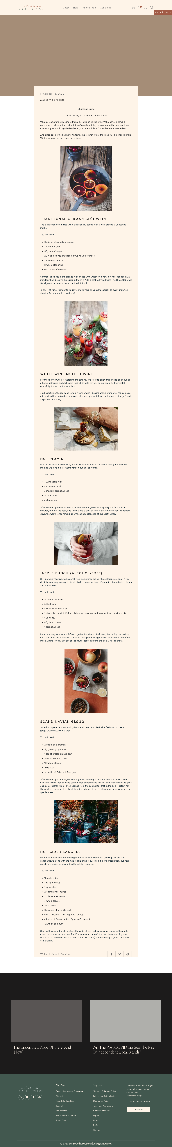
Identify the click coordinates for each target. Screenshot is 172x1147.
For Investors (61, 1110)
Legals (96, 1115)
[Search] (151, 7)
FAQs (95, 1125)
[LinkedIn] (27, 1097)
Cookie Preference (101, 1110)
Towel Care (61, 1120)
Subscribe (138, 1109)
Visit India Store (163, 13)
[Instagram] (21, 1097)
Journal (59, 1105)
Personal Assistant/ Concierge (69, 1091)
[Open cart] (145, 7)
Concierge (105, 7)
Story (75, 7)
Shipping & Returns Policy (104, 1091)
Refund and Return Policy (104, 1096)
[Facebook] (33, 1097)
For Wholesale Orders (66, 1115)
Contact (96, 1130)
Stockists (59, 1096)
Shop (66, 7)
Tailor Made (89, 7)
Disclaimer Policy (101, 1101)
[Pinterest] (39, 1097)
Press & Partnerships (65, 1101)
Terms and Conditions (103, 1105)
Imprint (96, 1120)
